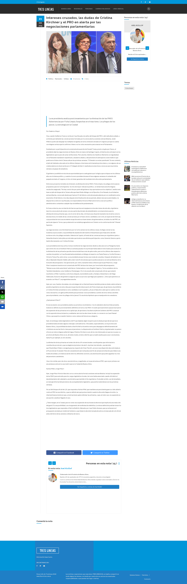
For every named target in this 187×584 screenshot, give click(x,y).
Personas (89, 9)
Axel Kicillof (66, 468)
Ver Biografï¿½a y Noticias (137, 59)
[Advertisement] (83, 99)
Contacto (147, 579)
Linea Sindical (118, 9)
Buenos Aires (66, 9)
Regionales (78, 9)
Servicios (145, 575)
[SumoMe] (2, 306)
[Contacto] (149, 2)
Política (50, 79)
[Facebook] (142, 2)
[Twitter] (146, 2)
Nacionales (58, 79)
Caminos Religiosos (102, 9)
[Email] (2, 301)
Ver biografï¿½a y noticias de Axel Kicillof (89, 487)
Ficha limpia (129, 88)
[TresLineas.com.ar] (47, 9)
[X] (2, 292)
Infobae (66, 79)
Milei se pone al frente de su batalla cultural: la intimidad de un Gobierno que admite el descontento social (140, 178)
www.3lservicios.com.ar (44, 576)
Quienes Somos (135, 575)
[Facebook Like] (2, 287)
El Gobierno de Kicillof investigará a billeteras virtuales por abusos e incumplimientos (139, 169)
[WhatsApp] (2, 296)
